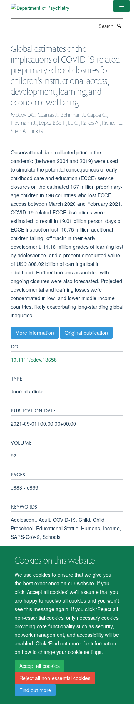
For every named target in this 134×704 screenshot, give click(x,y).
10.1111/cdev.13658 (34, 359)
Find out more (35, 690)
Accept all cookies (39, 665)
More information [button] (34, 332)
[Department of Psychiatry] (40, 5)
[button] (121, 6)
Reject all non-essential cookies (54, 677)
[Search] (119, 25)
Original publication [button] (86, 332)
